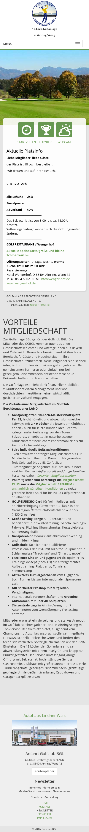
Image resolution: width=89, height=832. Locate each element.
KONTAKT (44, 807)
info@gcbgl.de (39, 305)
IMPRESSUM (44, 818)
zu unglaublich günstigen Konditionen (44, 486)
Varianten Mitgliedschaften (56, 475)
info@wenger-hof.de (55, 279)
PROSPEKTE (45, 814)
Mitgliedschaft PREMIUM (53, 484)
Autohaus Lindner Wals (45, 715)
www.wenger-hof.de (21, 283)
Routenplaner (44, 771)
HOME (44, 803)
